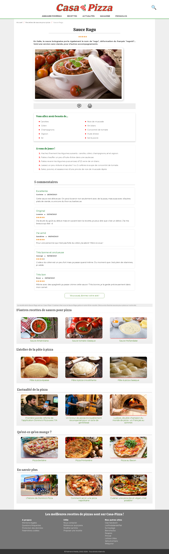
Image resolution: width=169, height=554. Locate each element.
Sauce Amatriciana (39, 341)
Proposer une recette (72, 531)
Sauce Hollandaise (128, 341)
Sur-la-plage (110, 528)
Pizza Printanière (83, 460)
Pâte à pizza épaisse (39, 380)
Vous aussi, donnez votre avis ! (84, 295)
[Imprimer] (90, 106)
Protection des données (32, 528)
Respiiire (108, 533)
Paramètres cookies (30, 531)
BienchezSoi (110, 531)
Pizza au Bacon (128, 460)
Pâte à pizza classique (128, 380)
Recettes (72, 16)
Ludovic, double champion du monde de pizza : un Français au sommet (128, 420)
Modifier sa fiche (70, 528)
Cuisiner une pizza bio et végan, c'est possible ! (128, 499)
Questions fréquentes (31, 525)
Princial (108, 536)
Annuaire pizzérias (52, 16)
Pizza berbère (39, 460)
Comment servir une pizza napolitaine (84, 499)
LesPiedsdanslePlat (113, 525)
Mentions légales (29, 523)
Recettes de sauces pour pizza (37, 22)
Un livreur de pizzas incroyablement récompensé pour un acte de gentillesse (84, 420)
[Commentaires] (79, 106)
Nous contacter (70, 523)
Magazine (105, 16)
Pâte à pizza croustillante (83, 380)
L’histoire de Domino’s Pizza (39, 498)
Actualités (89, 16)
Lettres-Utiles (111, 538)
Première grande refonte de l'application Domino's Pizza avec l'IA (39, 419)
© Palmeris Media (71, 552)
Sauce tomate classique (84, 341)
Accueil (19, 22)
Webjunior (109, 543)
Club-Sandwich (111, 523)
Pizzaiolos (121, 16)
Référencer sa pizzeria (73, 525)
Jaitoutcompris (111, 541)
